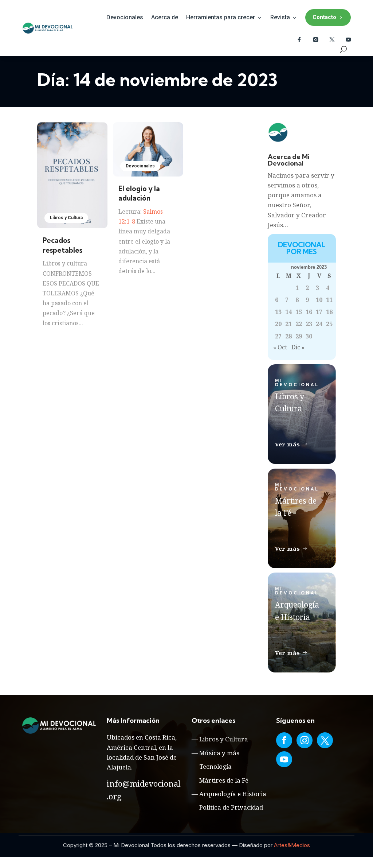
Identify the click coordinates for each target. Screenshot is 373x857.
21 (288, 324)
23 (309, 324)
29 (298, 336)
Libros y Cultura (66, 217)
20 (278, 324)
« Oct (280, 347)
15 (298, 312)
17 (319, 312)
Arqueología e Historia (232, 794)
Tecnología (215, 766)
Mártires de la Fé (223, 780)
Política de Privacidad (231, 807)
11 (329, 300)
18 (329, 312)
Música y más (219, 753)
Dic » (298, 347)
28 (288, 336)
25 (329, 324)
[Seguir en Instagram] (305, 740)
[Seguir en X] (325, 740)
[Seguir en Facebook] (284, 740)
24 (319, 324)
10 (319, 300)
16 (309, 312)
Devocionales (124, 17)
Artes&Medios (292, 845)
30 (309, 336)
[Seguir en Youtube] (284, 759)
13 (278, 312)
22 (298, 324)
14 (288, 312)
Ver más (287, 444)
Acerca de (164, 17)
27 (278, 336)
